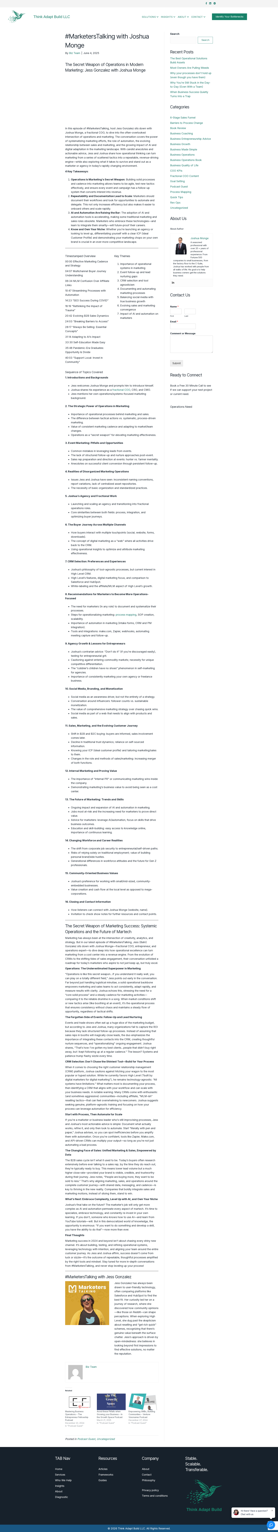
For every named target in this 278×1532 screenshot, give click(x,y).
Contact (197, 16)
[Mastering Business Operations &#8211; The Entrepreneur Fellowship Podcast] (79, 1402)
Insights (167, 16)
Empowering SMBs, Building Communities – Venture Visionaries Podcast (142, 1414)
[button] (157, 16)
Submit (176, 363)
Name (174, 306)
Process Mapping (180, 191)
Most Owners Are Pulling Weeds (189, 67)
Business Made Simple (183, 149)
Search (174, 33)
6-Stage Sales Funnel (182, 117)
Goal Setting (177, 181)
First (172, 316)
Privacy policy (150, 1490)
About (182, 16)
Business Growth (180, 144)
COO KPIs (176, 170)
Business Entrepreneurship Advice (190, 138)
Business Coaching (181, 133)
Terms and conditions (155, 1495)
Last (186, 316)
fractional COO (121, 389)
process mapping (126, 614)
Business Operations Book (186, 160)
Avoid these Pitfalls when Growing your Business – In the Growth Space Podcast (109, 1414)
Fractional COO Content (184, 176)
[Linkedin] (173, 282)
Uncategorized (106, 1438)
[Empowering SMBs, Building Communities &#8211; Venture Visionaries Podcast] (143, 1402)
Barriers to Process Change (186, 122)
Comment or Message (182, 333)
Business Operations (182, 154)
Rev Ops (175, 202)
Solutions (149, 16)
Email (174, 321)
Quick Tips (176, 197)
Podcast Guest (86, 1438)
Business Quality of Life (184, 165)
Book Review (178, 128)
